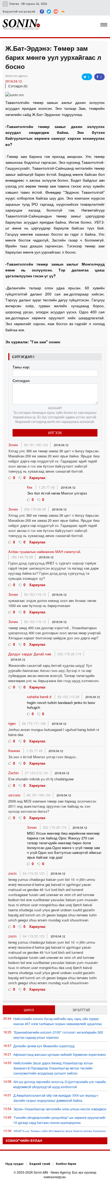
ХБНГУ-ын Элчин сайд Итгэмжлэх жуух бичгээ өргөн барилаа (59, 1131)
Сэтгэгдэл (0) (18, 86)
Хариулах (37, 477)
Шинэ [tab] (29, 1009)
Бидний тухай (39, 1164)
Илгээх (55, 432)
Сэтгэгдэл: (21, 380)
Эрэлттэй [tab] (81, 1009)
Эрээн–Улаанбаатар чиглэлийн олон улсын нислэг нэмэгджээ (59, 1109)
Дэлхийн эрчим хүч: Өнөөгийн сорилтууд (43, 1046)
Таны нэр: (21, 366)
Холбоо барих (66, 1164)
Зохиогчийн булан (23, 1141)
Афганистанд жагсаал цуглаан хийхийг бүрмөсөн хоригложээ (59, 1054)
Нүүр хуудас (14, 1164)
